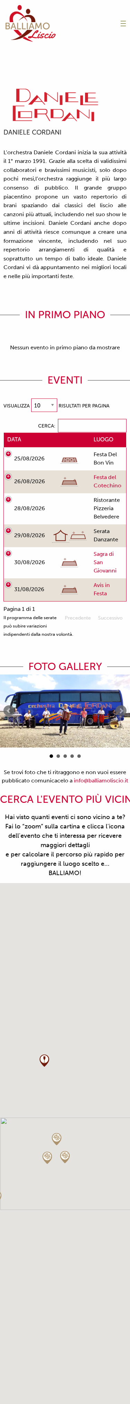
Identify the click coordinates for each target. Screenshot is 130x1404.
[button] (44, 1061)
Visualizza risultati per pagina (56, 406)
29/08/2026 (29, 535)
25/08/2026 (29, 458)
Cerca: (46, 426)
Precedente (78, 618)
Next (121, 710)
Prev (9, 710)
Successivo (110, 618)
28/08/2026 (29, 508)
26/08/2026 (29, 481)
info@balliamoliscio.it (101, 780)
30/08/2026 (29, 562)
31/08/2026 (29, 589)
